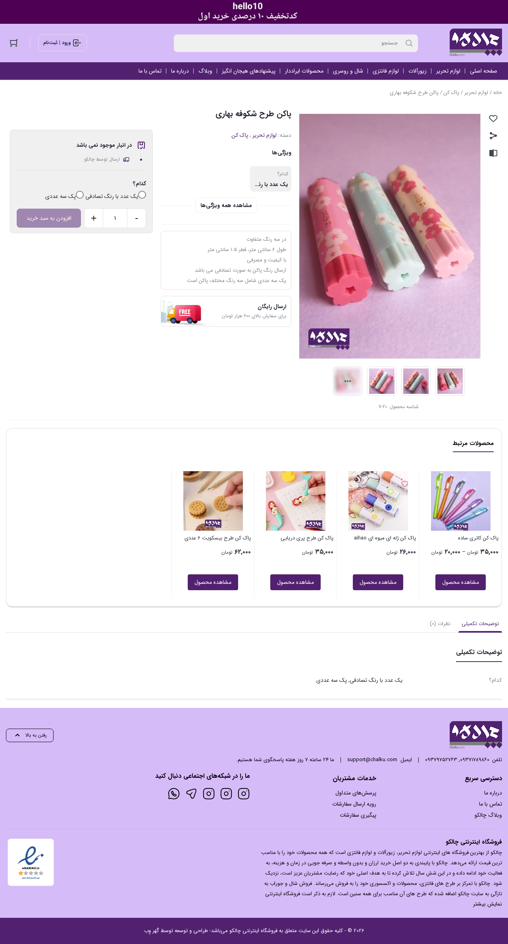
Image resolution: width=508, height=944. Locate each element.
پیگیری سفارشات (358, 815)
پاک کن (451, 92)
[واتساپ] (173, 793)
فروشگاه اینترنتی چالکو (253, 931)
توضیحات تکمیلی (480, 624)
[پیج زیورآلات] (243, 793)
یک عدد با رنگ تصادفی (111, 196)
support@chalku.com (372, 760)
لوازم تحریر (476, 92)
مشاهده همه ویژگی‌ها (226, 205)
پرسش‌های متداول (355, 793)
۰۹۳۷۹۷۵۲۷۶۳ (441, 760)
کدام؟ (139, 183)
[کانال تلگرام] (191, 793)
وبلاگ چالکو (488, 815)
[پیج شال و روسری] (208, 793)
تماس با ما (490, 804)
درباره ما (493, 793)
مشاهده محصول (460, 582)
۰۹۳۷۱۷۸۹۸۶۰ (474, 760)
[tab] (480, 624)
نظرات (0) (440, 624)
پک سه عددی (60, 196)
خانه (497, 92)
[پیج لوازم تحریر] (226, 793)
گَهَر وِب (151, 931)
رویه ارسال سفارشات (354, 804)
